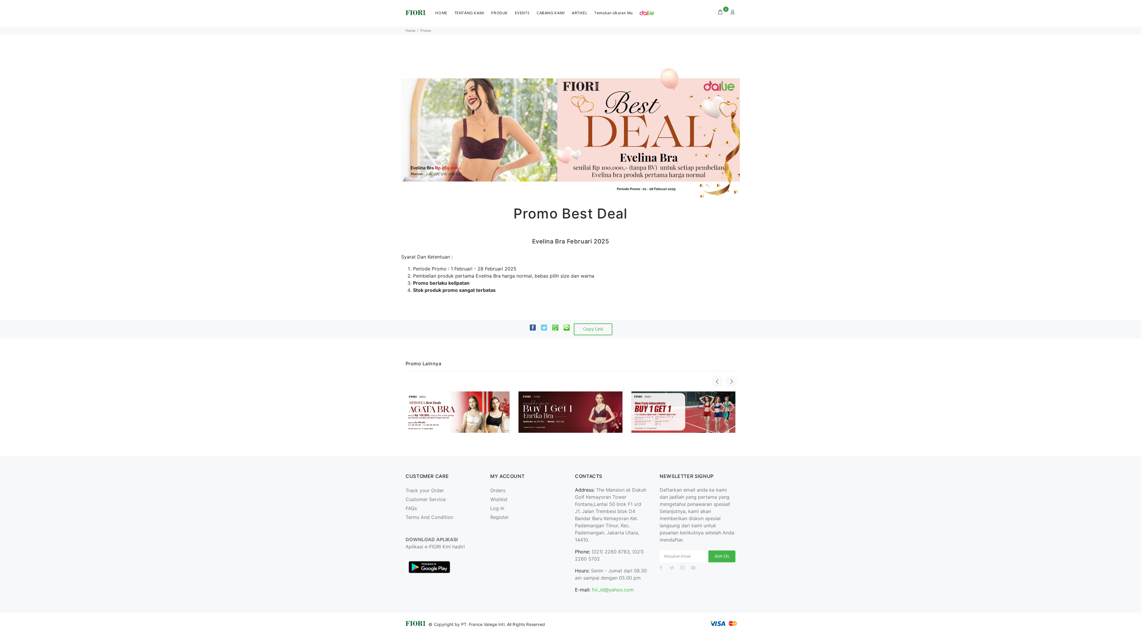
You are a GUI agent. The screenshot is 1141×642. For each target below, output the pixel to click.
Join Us (722, 556)
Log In (497, 508)
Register (499, 517)
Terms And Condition (429, 517)
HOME (441, 13)
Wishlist (499, 499)
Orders (497, 490)
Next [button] (731, 381)
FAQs (411, 508)
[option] (457, 410)
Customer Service (426, 499)
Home (410, 30)
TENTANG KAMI (469, 13)
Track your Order (425, 490)
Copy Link (593, 329)
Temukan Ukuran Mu (613, 13)
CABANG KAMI (551, 13)
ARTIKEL (579, 13)
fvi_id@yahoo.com (613, 590)
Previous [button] (717, 381)
